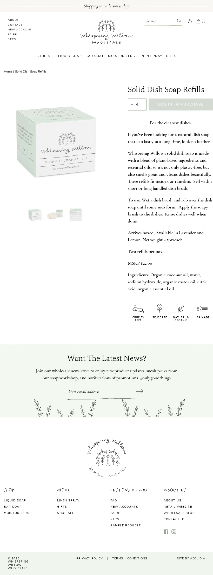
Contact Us (174, 519)
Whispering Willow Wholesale (18, 565)
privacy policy (89, 558)
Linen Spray (150, 56)
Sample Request (125, 525)
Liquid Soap (70, 56)
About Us (172, 500)
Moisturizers (121, 56)
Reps (12, 39)
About (13, 20)
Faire (12, 34)
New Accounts (124, 507)
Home (8, 71)
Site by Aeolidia (191, 558)
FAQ (113, 500)
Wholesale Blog (179, 513)
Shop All (46, 56)
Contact (15, 25)
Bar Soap (94, 56)
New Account (20, 29)
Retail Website (178, 507)
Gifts (171, 56)
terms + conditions (129, 558)
